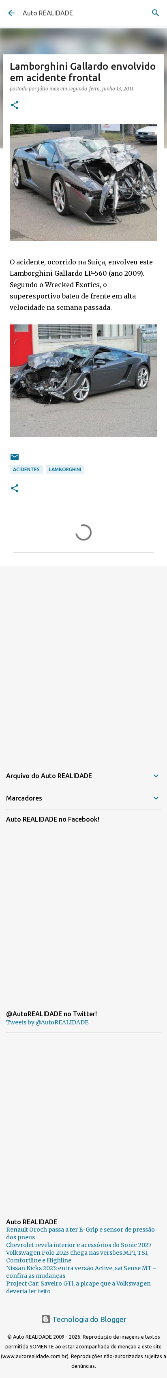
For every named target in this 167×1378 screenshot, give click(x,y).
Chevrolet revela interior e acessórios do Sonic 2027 (79, 1245)
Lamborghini (65, 469)
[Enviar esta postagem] (14, 460)
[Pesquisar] (156, 13)
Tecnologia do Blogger (88, 1319)
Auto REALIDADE (48, 13)
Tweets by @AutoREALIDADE (47, 1022)
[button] (14, 105)
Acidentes (26, 469)
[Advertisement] (83, 661)
